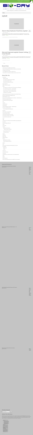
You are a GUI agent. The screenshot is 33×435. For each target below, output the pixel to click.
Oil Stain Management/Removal (7, 141)
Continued (7, 35)
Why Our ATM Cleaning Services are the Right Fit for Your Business (11, 159)
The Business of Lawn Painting (7, 92)
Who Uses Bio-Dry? (5, 158)
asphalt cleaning (6, 32)
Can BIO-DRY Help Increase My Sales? (8, 100)
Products (4, 126)
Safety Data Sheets (5, 137)
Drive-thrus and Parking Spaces (7, 107)
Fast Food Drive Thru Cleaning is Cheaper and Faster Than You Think (12, 72)
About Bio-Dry (4, 77)
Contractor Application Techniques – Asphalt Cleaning (9, 106)
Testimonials (4, 153)
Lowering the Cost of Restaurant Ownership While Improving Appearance (12, 120)
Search (11, 411)
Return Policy (4, 136)
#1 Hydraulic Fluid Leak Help (6, 70)
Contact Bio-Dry (5, 105)
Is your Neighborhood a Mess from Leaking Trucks (9, 71)
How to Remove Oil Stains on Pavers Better (8, 115)
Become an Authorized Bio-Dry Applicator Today (9, 95)
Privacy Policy (4, 125)
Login (3, 119)
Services (4, 138)
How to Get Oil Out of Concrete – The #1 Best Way (9, 88)
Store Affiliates (4, 146)
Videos (3, 155)
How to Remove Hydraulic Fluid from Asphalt (9, 79)
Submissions (4, 150)
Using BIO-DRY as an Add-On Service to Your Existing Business (11, 154)
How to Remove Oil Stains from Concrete (8, 114)
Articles (3, 86)
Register (4, 133)
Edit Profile (4, 110)
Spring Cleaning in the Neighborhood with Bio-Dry (9, 67)
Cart (3, 101)
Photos (3, 124)
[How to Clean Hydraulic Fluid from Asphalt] (16, 23)
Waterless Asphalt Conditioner (7, 129)
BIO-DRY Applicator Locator (6, 96)
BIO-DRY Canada (5, 78)
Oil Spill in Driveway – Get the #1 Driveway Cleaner (9, 91)
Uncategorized (6, 55)
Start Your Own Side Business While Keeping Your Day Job (10, 145)
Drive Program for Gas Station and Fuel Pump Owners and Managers (12, 87)
